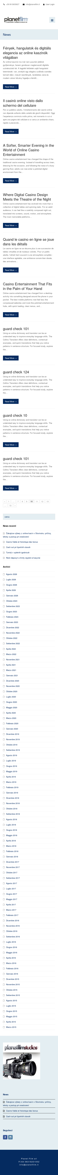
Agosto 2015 (11, 1000)
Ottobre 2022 (11, 638)
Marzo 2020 (11, 718)
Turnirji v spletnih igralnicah (17, 552)
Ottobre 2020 (11, 691)
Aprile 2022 (11, 648)
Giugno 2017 (11, 893)
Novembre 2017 (13, 867)
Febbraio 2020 (12, 723)
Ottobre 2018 (11, 808)
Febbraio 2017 (12, 915)
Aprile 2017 (11, 904)
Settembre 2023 (13, 606)
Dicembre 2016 (12, 920)
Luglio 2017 (11, 888)
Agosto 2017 (11, 883)
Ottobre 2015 (11, 989)
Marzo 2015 (11, 1027)
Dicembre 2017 (12, 861)
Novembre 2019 (13, 739)
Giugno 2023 (11, 611)
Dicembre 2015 (12, 979)
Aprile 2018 (11, 840)
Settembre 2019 (13, 750)
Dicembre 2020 (12, 680)
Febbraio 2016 (12, 968)
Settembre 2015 (13, 995)
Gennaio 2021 (12, 675)
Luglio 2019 (11, 760)
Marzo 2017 (11, 909)
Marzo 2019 (11, 782)
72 (10, 505)
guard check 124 (16, 371)
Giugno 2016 (11, 947)
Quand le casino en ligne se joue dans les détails (28, 241)
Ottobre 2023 (11, 600)
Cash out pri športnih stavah (18, 547)
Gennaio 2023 (12, 622)
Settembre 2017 (13, 878)
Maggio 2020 (11, 707)
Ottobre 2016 (11, 931)
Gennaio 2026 (12, 595)
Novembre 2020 (13, 686)
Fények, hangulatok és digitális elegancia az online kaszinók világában (27, 52)
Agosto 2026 (11, 574)
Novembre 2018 (13, 803)
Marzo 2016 (11, 963)
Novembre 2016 (13, 925)
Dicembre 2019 (12, 734)
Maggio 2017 (11, 899)
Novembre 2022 (13, 632)
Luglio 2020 (11, 696)
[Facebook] (5, 1137)
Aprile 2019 (11, 776)
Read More (11, 86)
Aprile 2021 (11, 664)
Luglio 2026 (11, 579)
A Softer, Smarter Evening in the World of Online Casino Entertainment (28, 150)
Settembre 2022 (13, 643)
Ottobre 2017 (11, 872)
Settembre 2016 (13, 936)
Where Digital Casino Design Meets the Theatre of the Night (27, 197)
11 (37, 501)
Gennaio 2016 (12, 973)
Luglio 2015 (11, 1005)
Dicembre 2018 (12, 798)
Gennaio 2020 (12, 728)
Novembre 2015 (13, 984)
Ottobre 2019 (11, 744)
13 (48, 501)
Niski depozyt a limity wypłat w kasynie (23, 557)
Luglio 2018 (11, 824)
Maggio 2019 (11, 771)
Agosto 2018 (11, 819)
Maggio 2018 (11, 835)
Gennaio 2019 (12, 792)
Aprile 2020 (11, 712)
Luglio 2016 (11, 941)
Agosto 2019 (11, 755)
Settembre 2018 (13, 813)
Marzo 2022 (11, 654)
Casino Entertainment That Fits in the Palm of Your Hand (27, 286)
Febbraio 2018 (12, 851)
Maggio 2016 (11, 952)
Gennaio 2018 (12, 856)
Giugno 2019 (11, 766)
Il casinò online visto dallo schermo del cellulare (23, 103)
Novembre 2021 (13, 659)
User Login (50, 4)
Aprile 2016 (11, 957)
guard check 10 (15, 415)
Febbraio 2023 (12, 616)
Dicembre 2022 (12, 627)
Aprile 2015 (11, 1021)
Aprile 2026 (11, 590)
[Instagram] (10, 1137)
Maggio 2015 (11, 1016)
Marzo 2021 (11, 670)
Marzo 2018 (11, 845)
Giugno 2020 (11, 702)
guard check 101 (16, 328)
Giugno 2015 (11, 1011)
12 (42, 501)
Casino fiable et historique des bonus (22, 541)
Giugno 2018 (11, 830)
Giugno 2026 (11, 584)
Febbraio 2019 (12, 787)
